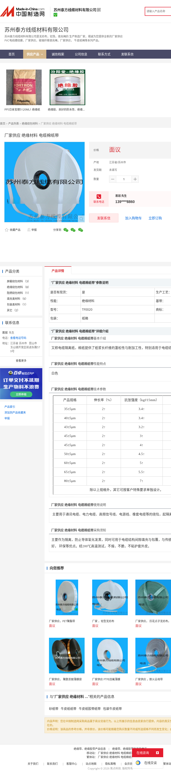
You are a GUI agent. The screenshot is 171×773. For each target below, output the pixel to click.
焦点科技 (115, 768)
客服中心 (71, 764)
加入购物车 (133, 218)
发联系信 (103, 218)
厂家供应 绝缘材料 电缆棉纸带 (116, 753)
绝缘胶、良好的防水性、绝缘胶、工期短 (72, 109)
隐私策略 (110, 764)
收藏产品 (14, 230)
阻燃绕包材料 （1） (19, 293)
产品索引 (9, 407)
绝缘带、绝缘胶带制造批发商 (129, 749)
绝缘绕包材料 (30, 123)
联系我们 (52, 764)
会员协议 (129, 764)
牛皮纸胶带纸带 (90, 708)
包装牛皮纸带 (112, 708)
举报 (34, 230)
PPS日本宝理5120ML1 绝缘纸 (22, 109)
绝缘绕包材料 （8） (19, 287)
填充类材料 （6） (17, 299)
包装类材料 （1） (17, 304)
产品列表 (13, 123)
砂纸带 (53, 708)
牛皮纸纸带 (68, 708)
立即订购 (155, 218)
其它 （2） (13, 310)
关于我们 (33, 764)
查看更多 (21, 361)
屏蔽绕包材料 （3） (19, 281)
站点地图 (91, 764)
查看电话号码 (18, 338)
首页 (2, 123)
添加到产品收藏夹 (15, 412)
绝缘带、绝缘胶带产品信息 (90, 749)
